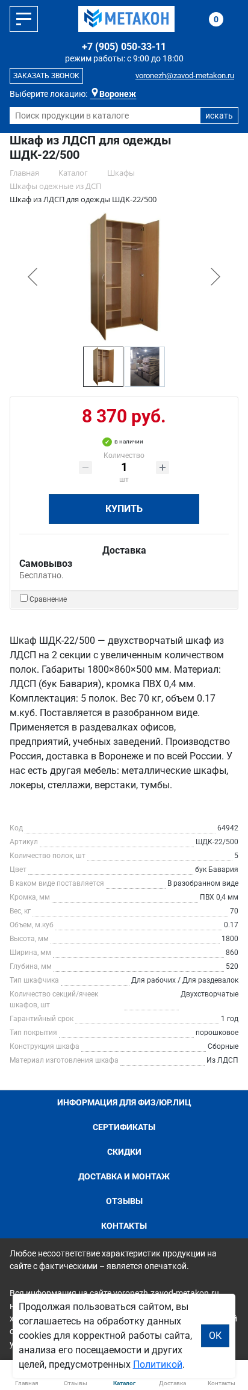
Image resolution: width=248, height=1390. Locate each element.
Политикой (157, 1364)
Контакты (124, 1226)
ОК (215, 1335)
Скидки (124, 1152)
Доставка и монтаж (124, 1176)
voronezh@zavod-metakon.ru (184, 75)
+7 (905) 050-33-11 (124, 46)
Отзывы (124, 1201)
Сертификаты (124, 1127)
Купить (124, 508)
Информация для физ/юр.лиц (124, 1102)
